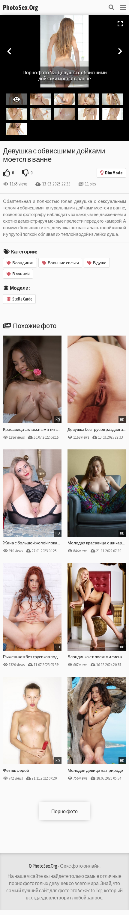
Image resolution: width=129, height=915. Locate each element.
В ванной (21, 273)
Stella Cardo (22, 299)
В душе (99, 262)
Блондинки (23, 262)
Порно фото (64, 811)
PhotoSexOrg (20, 7)
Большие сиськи (63, 262)
